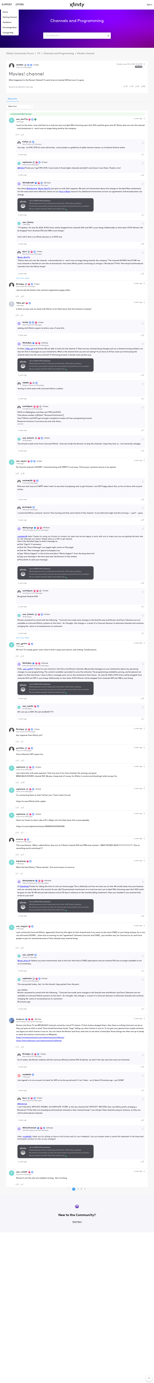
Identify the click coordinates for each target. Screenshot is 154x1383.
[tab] (12, 99)
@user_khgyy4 (23, 961)
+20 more (47, 183)
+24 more (47, 880)
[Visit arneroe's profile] (11, 840)
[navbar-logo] (77, 5)
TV (38, 53)
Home (5, 12)
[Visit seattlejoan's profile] (19, 407)
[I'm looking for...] (108, 35)
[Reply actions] (143, 143)
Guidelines (7, 22)
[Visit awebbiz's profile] (11, 66)
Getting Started (10, 17)
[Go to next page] (85, 1189)
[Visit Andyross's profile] (11, 1020)
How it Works (64, 192)
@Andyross (22, 1104)
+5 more (45, 406)
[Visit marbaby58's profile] (19, 481)
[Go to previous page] (69, 1189)
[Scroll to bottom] (149, 1378)
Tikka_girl (29, 349)
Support (7, 5)
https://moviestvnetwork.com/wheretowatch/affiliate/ (40, 1038)
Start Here (77, 1222)
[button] (126, 86)
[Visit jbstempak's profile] (19, 508)
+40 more (37, 1019)
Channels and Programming (58, 53)
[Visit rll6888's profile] (19, 383)
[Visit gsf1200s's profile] (11, 749)
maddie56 (27, 1137)
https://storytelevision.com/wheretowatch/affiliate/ (39, 1041)
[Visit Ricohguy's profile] (11, 285)
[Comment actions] (144, 119)
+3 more (44, 162)
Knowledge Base (10, 28)
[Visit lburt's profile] (19, 252)
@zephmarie (31, 189)
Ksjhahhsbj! (24, 886)
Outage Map (8, 33)
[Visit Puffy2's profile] (19, 143)
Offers (20, 5)
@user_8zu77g (44, 189)
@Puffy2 (21, 168)
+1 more (36, 65)
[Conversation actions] (144, 64)
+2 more (47, 438)
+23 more (46, 527)
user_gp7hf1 (28, 669)
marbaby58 (22, 536)
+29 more (44, 343)
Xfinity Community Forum (20, 53)
